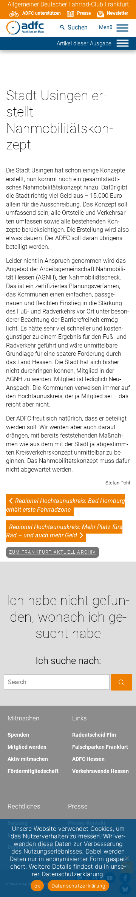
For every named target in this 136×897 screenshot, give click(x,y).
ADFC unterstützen (41, 13)
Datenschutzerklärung (78, 886)
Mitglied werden (27, 747)
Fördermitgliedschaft (33, 771)
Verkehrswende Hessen (100, 771)
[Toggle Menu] (122, 27)
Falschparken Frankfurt (100, 747)
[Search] (121, 682)
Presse (84, 13)
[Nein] (126, 858)
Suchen (78, 27)
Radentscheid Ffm (94, 735)
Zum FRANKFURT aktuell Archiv (52, 552)
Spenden (18, 735)
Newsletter (117, 13)
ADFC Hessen (88, 759)
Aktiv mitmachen (28, 759)
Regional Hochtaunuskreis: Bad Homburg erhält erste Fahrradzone (65, 505)
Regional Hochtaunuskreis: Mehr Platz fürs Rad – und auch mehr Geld (64, 531)
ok (37, 886)
